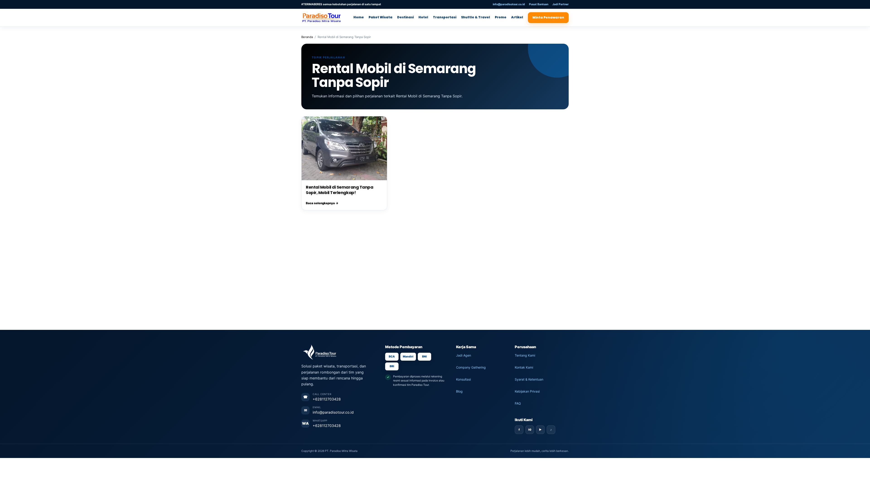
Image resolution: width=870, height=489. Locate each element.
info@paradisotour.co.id (509, 4)
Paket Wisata (380, 17)
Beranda (307, 37)
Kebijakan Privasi (527, 391)
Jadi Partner (560, 4)
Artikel (517, 17)
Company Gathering (471, 367)
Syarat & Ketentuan (529, 379)
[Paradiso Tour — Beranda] (322, 17)
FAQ (518, 403)
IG (529, 429)
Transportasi (444, 17)
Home (358, 17)
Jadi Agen (463, 355)
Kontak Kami (524, 367)
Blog (459, 391)
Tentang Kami (525, 355)
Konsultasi (463, 379)
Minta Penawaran (548, 17)
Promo (500, 17)
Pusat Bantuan (538, 4)
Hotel (423, 17)
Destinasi (405, 17)
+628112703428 (327, 399)
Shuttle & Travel (475, 17)
